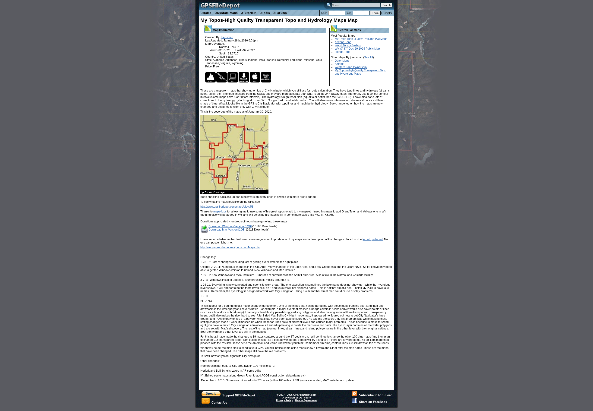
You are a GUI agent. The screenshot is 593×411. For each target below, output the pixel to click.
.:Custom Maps (226, 13)
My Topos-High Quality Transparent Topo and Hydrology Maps (360, 72)
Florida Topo (342, 52)
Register (387, 13)
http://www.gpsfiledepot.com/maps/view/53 (226, 206)
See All (368, 57)
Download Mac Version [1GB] (226, 229)
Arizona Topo (343, 42)
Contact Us (218, 402)
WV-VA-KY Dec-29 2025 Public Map (357, 48)
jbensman (227, 37)
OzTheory (305, 397)
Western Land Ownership (351, 67)
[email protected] (373, 239)
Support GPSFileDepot (238, 395)
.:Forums (280, 13)
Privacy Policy (284, 400)
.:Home (206, 13)
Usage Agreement (306, 400)
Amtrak (339, 64)
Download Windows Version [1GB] (230, 226)
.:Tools (265, 13)
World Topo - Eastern (348, 45)
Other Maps (342, 60)
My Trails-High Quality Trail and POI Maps (361, 39)
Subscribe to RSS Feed (374, 395)
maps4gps (220, 211)
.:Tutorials (249, 13)
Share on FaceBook (372, 402)
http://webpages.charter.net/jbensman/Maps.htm (230, 247)
